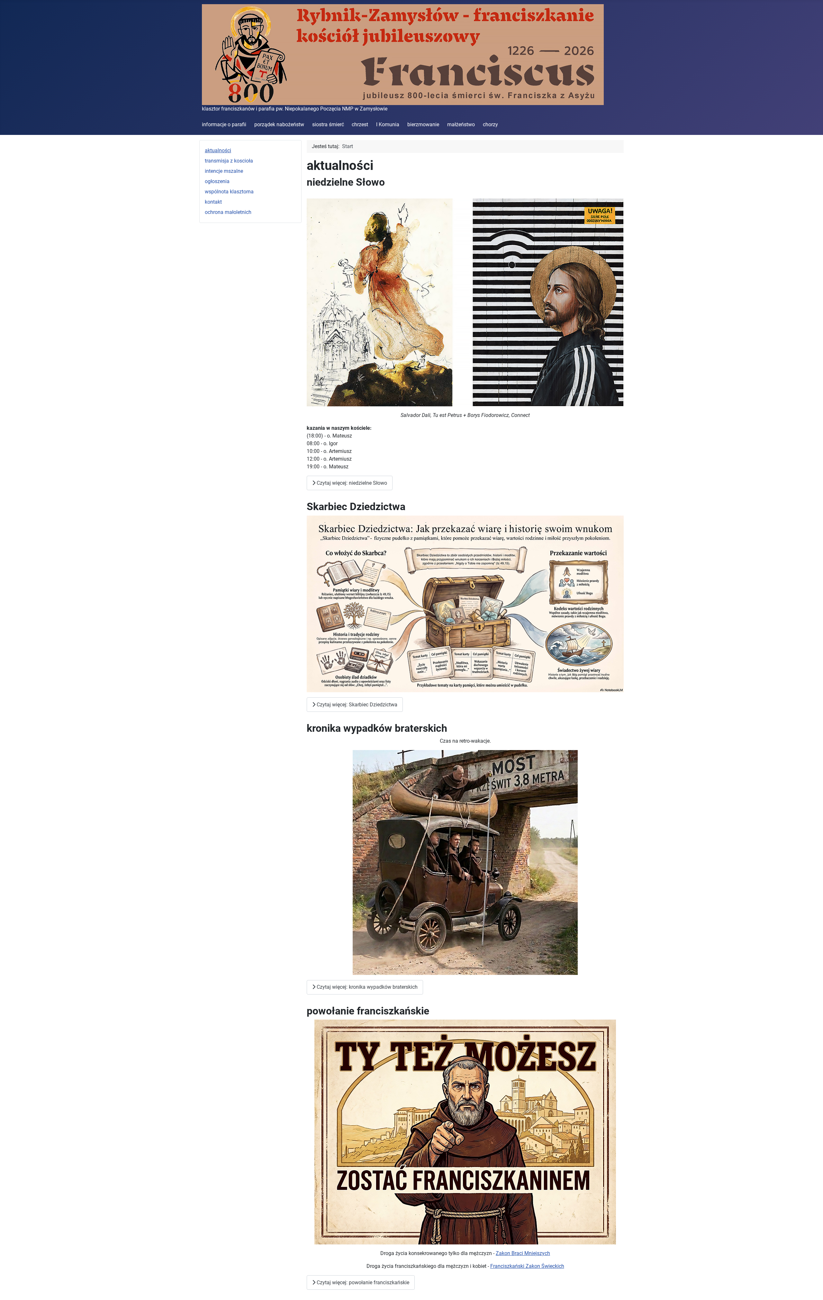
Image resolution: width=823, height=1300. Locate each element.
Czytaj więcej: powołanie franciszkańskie (362, 1282)
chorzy (490, 124)
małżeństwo (461, 124)
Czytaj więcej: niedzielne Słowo (351, 483)
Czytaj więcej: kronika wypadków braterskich (366, 987)
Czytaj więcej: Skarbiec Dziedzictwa (356, 705)
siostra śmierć (328, 124)
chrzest (360, 124)
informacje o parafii (224, 124)
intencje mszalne (224, 171)
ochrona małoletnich (228, 212)
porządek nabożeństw (279, 124)
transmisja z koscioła (229, 161)
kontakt (213, 202)
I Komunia (387, 124)
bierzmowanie (423, 124)
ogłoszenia (217, 181)
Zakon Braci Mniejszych (523, 1253)
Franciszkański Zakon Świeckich (527, 1266)
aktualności (218, 150)
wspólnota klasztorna (229, 192)
